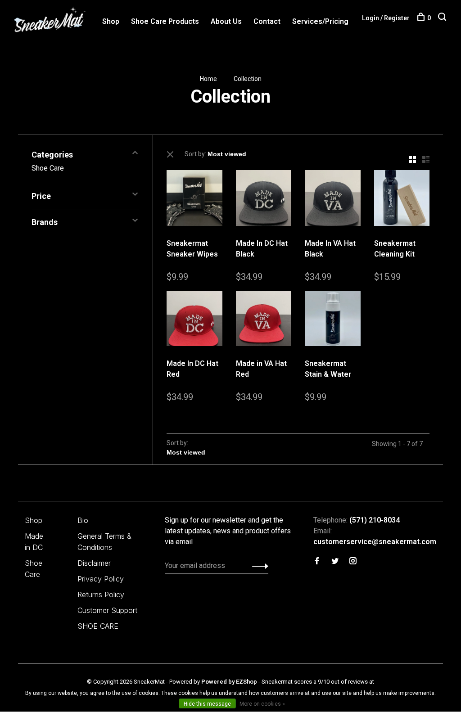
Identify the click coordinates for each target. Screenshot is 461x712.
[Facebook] (317, 561)
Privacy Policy (100, 578)
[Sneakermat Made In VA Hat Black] (333, 199)
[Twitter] (335, 561)
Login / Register (386, 18)
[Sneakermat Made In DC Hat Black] (264, 199)
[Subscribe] (257, 566)
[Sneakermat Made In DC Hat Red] (194, 320)
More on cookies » (262, 704)
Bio (82, 520)
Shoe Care (48, 168)
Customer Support (107, 610)
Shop (110, 21)
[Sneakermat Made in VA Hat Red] (264, 320)
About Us (226, 21)
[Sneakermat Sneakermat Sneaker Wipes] (194, 199)
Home (208, 78)
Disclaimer (94, 563)
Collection (248, 78)
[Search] (443, 18)
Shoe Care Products (165, 21)
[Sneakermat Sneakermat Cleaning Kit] (402, 199)
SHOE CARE (97, 626)
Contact (266, 21)
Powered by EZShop (229, 681)
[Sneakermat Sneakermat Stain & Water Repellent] (333, 320)
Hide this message (207, 704)
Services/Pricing (320, 21)
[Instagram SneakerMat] (353, 561)
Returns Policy (100, 594)
